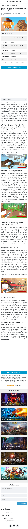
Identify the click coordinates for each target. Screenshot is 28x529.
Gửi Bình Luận (22, 503)
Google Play (14, 59)
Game (7, 5)
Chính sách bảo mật (9, 520)
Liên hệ (13, 512)
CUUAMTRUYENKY (14, 1)
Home (2, 5)
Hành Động (14, 5)
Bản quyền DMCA (8, 518)
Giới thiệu (6, 512)
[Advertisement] (14, 84)
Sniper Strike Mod (12, 152)
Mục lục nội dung (7, 33)
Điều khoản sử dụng (9, 522)
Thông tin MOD (6, 99)
